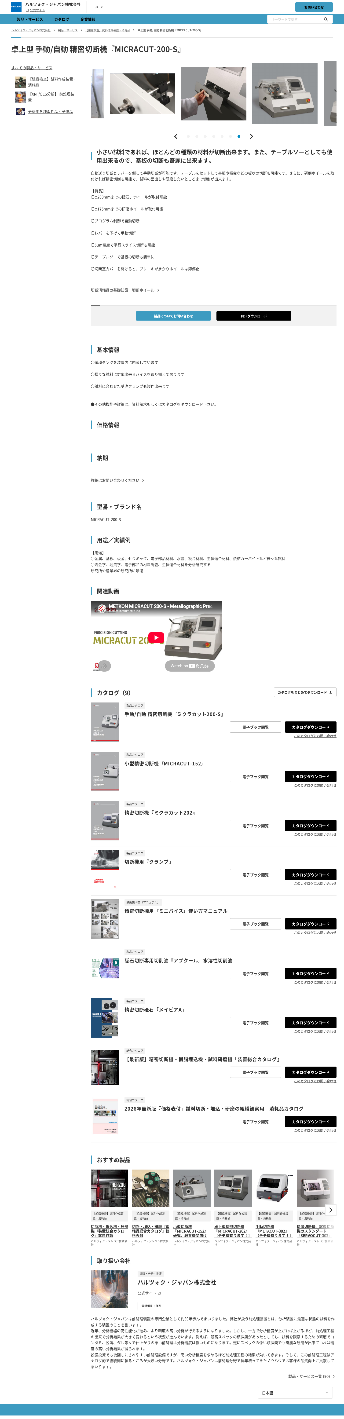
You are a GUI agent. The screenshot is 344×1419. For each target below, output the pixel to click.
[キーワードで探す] (326, 19)
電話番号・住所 (151, 1306)
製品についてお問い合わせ (173, 316)
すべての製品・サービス (31, 67)
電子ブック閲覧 (255, 727)
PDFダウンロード (254, 316)
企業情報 (88, 19)
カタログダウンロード (310, 727)
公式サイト (37, 10)
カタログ (61, 19)
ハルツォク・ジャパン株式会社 (177, 1282)
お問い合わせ (314, 7)
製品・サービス (30, 19)
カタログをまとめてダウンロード (302, 692)
